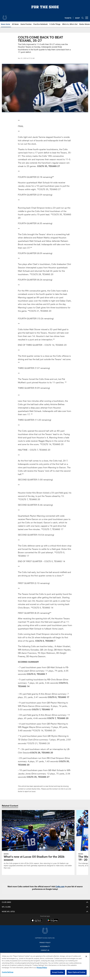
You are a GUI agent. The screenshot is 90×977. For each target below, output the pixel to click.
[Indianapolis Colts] (45, 931)
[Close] (86, 956)
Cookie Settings (7, 972)
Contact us (45, 950)
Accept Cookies (57, 972)
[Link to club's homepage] (5, 17)
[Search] (82, 17)
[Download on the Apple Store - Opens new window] (36, 921)
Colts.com (60, 886)
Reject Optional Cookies (76, 972)
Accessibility (45, 946)
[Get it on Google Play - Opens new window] (52, 921)
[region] (45, 965)
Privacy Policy (45, 942)
